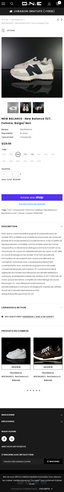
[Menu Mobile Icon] (3, 3)
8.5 (46, 154)
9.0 (53, 154)
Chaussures (18, 210)
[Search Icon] (11, 3)
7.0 (25, 154)
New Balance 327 (9, 213)
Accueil (4, 19)
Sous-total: (6, 179)
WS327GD (38, 213)
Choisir (16, 367)
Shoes (21, 213)
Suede (29, 213)
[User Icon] (49, 3)
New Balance (17, 19)
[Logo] (32, 3)
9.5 (4, 161)
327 (9, 210)
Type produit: (7, 137)
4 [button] (33, 390)
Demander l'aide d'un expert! (38, 316)
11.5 (32, 161)
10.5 (18, 161)
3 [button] (30, 390)
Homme (29, 210)
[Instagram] (11, 438)
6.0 (11, 154)
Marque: (5, 129)
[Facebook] (4, 438)
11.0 (25, 161)
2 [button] (27, 390)
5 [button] (36, 390)
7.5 (32, 154)
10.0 (11, 161)
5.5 (4, 154)
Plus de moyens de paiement (32, 204)
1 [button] (24, 390)
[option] (32, 11)
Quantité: (5, 169)
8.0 (39, 154)
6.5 (18, 154)
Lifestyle (38, 210)
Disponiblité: (7, 133)
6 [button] (39, 390)
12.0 (39, 161)
